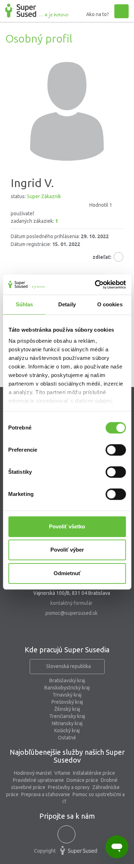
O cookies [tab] (110, 304)
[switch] (115, 450)
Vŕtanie (62, 773)
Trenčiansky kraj (67, 716)
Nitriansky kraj (67, 723)
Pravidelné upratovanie (38, 780)
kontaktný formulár (71, 603)
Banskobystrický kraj (67, 687)
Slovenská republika (68, 666)
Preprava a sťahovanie (45, 794)
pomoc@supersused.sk (71, 613)
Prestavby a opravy (69, 787)
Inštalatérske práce (94, 773)
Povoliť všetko (67, 526)
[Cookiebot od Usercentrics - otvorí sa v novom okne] (95, 284)
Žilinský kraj (67, 709)
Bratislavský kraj (67, 680)
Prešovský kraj (67, 702)
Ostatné (67, 737)
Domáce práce (82, 780)
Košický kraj (67, 730)
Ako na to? (97, 14)
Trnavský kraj (67, 695)
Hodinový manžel (33, 773)
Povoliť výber (67, 550)
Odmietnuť (67, 573)
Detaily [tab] (67, 304)
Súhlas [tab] (24, 304)
